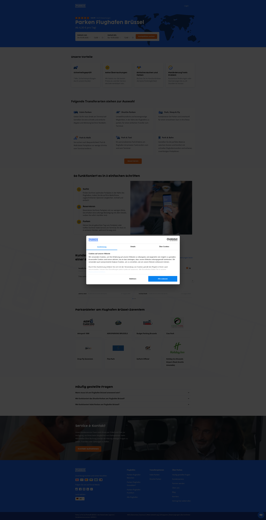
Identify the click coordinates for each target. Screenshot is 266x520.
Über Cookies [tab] (164, 246)
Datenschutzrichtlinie (97, 272)
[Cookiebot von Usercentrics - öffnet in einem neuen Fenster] (168, 239)
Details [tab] (133, 246)
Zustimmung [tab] (102, 247)
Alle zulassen (163, 279)
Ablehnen (132, 279)
